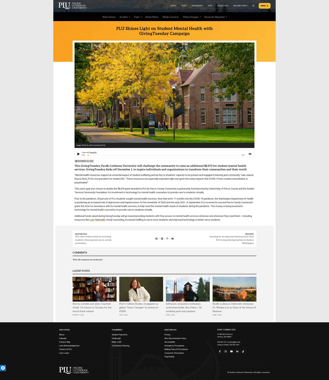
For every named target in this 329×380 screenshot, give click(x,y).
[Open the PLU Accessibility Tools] (3, 368)
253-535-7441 (234, 345)
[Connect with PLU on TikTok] (243, 351)
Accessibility (169, 342)
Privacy (167, 334)
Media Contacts (170, 17)
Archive (124, 17)
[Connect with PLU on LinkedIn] (237, 351)
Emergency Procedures (174, 346)
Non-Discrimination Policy (175, 338)
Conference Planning (120, 346)
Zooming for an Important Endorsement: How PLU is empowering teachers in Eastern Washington (232, 239)
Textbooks (116, 338)
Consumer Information (174, 353)
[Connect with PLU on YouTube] (231, 351)
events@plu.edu (234, 342)
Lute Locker (64, 353)
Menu (263, 6)
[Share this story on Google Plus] (162, 238)
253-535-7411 (222, 342)
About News (151, 17)
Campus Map (64, 342)
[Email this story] (172, 238)
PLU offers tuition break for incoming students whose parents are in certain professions (93, 239)
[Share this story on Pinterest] (167, 238)
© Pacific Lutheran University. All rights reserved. (248, 372)
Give (210, 6)
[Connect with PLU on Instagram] (225, 351)
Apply (173, 6)
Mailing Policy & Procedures (176, 349)
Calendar (63, 338)
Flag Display (169, 356)
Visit (184, 6)
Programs (197, 6)
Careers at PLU (65, 349)
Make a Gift (116, 342)
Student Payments (119, 334)
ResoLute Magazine (214, 17)
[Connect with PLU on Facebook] (219, 351)
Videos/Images (190, 17)
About (61, 334)
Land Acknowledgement (69, 346)
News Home (109, 17)
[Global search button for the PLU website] (253, 6)
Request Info (240, 6)
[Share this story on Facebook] (156, 238)
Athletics (222, 6)
